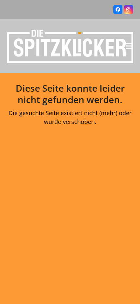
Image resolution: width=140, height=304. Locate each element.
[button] (129, 46)
